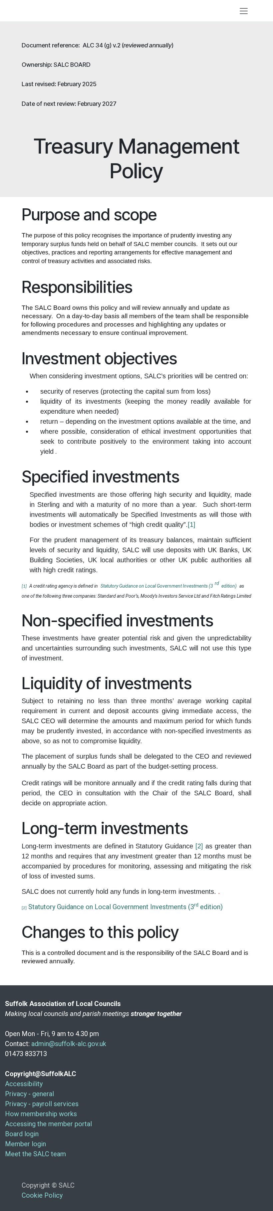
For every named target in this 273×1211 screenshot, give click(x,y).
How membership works (41, 1114)
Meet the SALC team (35, 1154)
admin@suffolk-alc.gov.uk (68, 1044)
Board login (22, 1134)
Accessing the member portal (48, 1124)
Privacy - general (29, 1094)
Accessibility (24, 1084)
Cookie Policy (42, 1195)
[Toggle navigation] (243, 11)
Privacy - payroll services (42, 1104)
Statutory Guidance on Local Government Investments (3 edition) (125, 907)
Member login (25, 1144)
